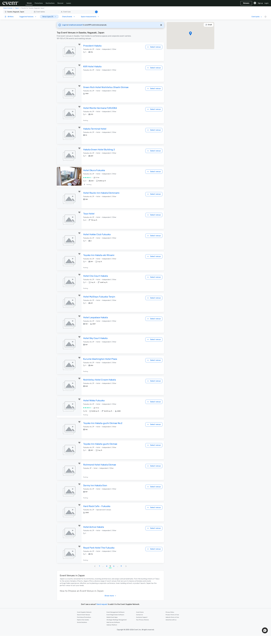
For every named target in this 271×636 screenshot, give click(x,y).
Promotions (39, 3)
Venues (29, 3)
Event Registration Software (115, 614)
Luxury (68, 3)
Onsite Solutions (82, 622)
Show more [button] (109, 596)
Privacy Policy (170, 612)
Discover (60, 3)
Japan (17, 8)
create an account (76, 25)
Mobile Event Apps (112, 617)
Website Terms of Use (172, 617)
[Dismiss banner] (161, 25)
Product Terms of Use (172, 614)
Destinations (50, 3)
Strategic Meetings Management (117, 620)
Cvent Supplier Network (84, 612)
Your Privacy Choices (142, 620)
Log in (266, 3)
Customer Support (141, 617)
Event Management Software (115, 612)
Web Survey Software (113, 622)
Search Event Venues (83, 614)
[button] (50, 12)
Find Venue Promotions (84, 617)
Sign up (260, 3)
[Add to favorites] (79, 44)
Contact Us (139, 614)
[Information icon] (265, 17)
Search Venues (7, 8)
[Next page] (126, 566)
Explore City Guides (83, 620)
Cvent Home (140, 612)
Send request (102, 604)
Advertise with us (171, 620)
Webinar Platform (112, 625)
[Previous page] (94, 566)
